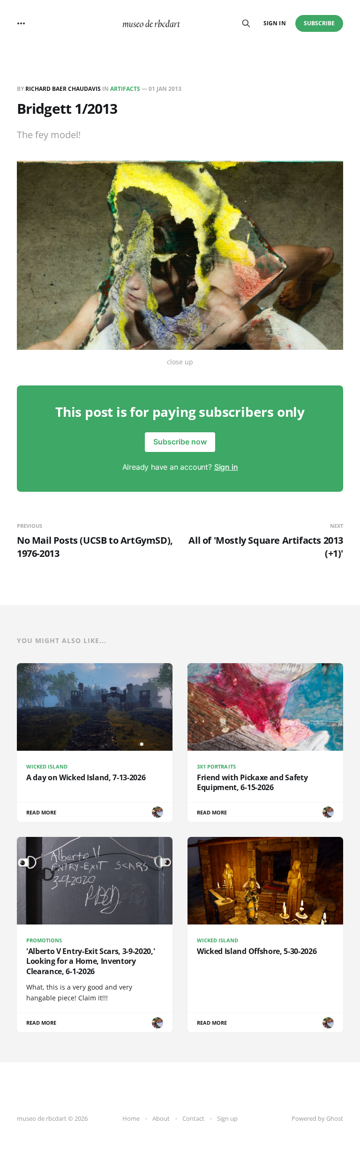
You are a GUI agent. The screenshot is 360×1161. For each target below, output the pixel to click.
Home (131, 1118)
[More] (21, 23)
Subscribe (319, 23)
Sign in (274, 23)
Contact (193, 1118)
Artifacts (125, 89)
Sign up (227, 1118)
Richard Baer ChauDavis (63, 89)
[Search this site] (246, 23)
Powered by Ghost (317, 1118)
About (161, 1118)
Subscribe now (180, 441)
